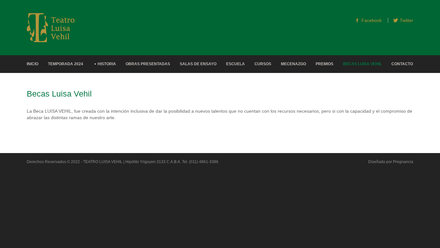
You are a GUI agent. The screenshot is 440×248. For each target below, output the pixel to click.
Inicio (32, 64)
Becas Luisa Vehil (362, 64)
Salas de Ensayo (198, 64)
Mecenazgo (293, 64)
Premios (324, 64)
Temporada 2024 (65, 64)
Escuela (235, 64)
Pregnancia (403, 162)
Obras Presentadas (148, 64)
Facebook (371, 20)
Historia (107, 64)
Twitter (406, 20)
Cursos (262, 64)
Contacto (402, 64)
